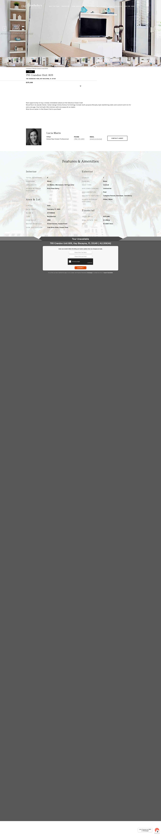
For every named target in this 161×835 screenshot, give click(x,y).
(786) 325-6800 (79, 139)
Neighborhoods (89, 6)
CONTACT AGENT (117, 138)
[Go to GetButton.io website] (157, 833)
